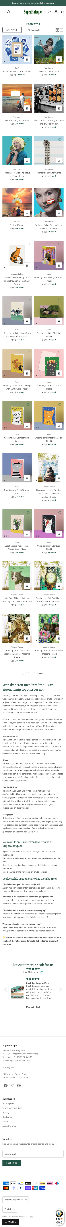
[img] (33, 968)
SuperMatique (13, 1216)
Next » (42, 673)
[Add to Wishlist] (28, 38)
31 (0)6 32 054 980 (23, 1057)
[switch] (59, 1222)
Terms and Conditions (12, 1107)
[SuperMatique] (33, 12)
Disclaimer (7, 1116)
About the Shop (9, 1125)
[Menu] (3, 12)
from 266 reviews (31, 972)
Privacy (5, 1112)
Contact (6, 1121)
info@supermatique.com (18, 1060)
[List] (62, 30)
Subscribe (11, 1162)
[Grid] (57, 30)
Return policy (8, 1103)
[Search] (10, 12)
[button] (6, 989)
